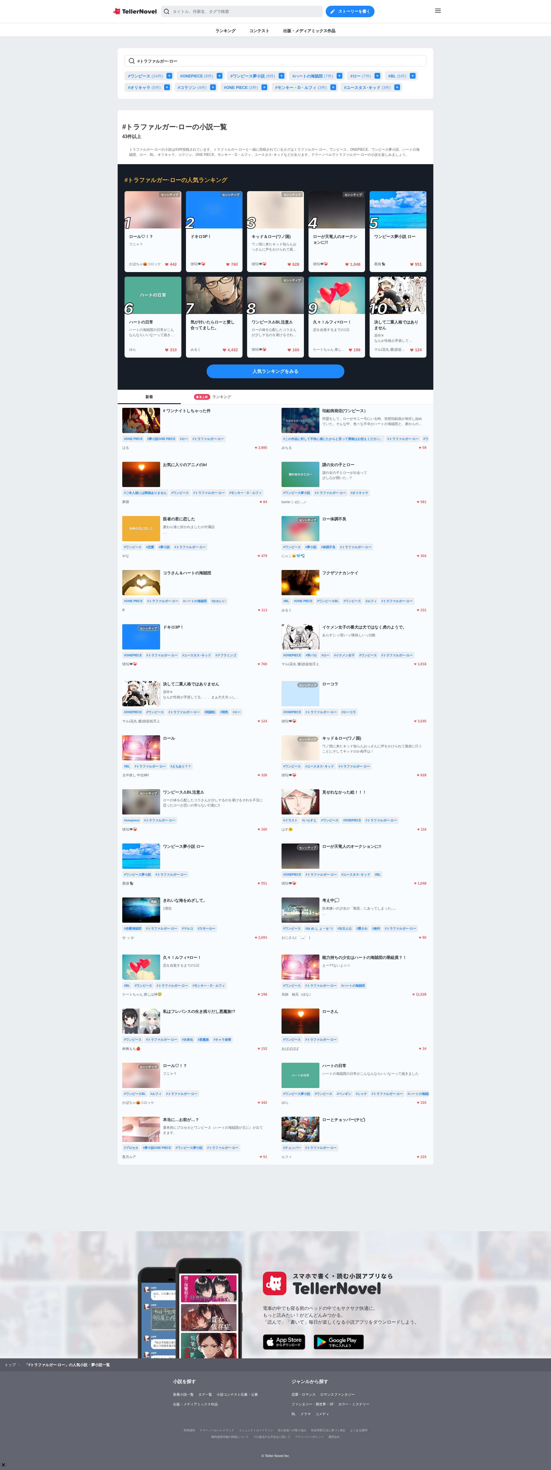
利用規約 (189, 1430)
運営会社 (334, 1436)
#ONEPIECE (196, 76)
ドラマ (305, 1414)
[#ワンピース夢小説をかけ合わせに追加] (283, 75)
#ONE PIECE (241, 87)
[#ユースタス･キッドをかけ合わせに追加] (398, 87)
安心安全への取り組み (292, 1430)
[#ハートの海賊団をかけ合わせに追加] (341, 75)
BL (294, 1414)
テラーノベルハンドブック (217, 1430)
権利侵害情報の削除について (230, 1436)
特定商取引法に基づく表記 (328, 1430)
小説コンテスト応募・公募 (237, 1395)
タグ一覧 (205, 1395)
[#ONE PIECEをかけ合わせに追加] (265, 87)
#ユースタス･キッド (367, 87)
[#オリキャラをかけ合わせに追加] (168, 87)
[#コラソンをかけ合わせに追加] (214, 87)
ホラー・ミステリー (353, 1404)
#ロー (360, 76)
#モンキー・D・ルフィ (301, 87)
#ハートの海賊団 (312, 76)
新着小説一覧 (183, 1395)
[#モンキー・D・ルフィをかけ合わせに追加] (334, 87)
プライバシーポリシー (309, 1436)
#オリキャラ (144, 87)
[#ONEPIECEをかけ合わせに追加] (221, 75)
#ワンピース (145, 76)
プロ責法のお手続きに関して (271, 1436)
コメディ (322, 1414)
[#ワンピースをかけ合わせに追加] (170, 75)
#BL (397, 76)
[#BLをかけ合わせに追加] (414, 75)
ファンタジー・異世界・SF (313, 1404)
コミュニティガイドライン (256, 1430)
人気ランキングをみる (275, 371)
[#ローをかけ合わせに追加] (379, 75)
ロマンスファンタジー (337, 1395)
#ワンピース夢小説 (252, 76)
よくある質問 (358, 1430)
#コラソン (192, 87)
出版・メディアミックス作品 (195, 1404)
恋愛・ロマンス (304, 1395)
